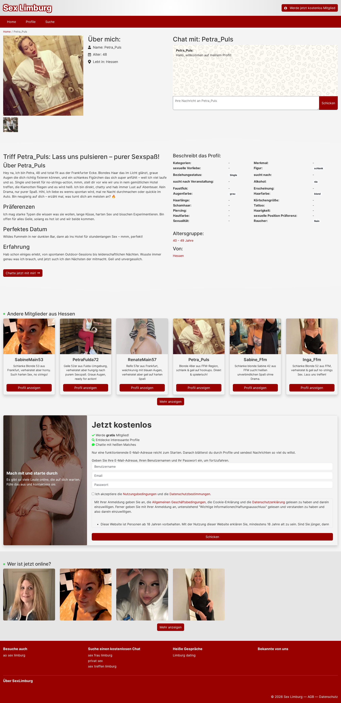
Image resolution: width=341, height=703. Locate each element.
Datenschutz (328, 697)
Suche (49, 22)
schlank (318, 168)
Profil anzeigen (29, 388)
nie (316, 181)
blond (317, 193)
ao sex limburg (14, 655)
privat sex (95, 661)
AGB (311, 697)
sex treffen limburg (102, 666)
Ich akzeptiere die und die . (152, 494)
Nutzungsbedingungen (139, 494)
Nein (316, 221)
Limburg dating (184, 655)
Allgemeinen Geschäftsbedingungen (179, 502)
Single (233, 175)
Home (11, 22)
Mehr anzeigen (171, 402)
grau (232, 193)
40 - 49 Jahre (183, 240)
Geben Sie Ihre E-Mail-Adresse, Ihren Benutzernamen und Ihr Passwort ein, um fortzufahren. (160, 460)
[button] (43, 76)
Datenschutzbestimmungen (190, 494)
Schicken (212, 537)
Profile (31, 22)
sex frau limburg (100, 655)
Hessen (178, 256)
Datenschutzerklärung (268, 502)
